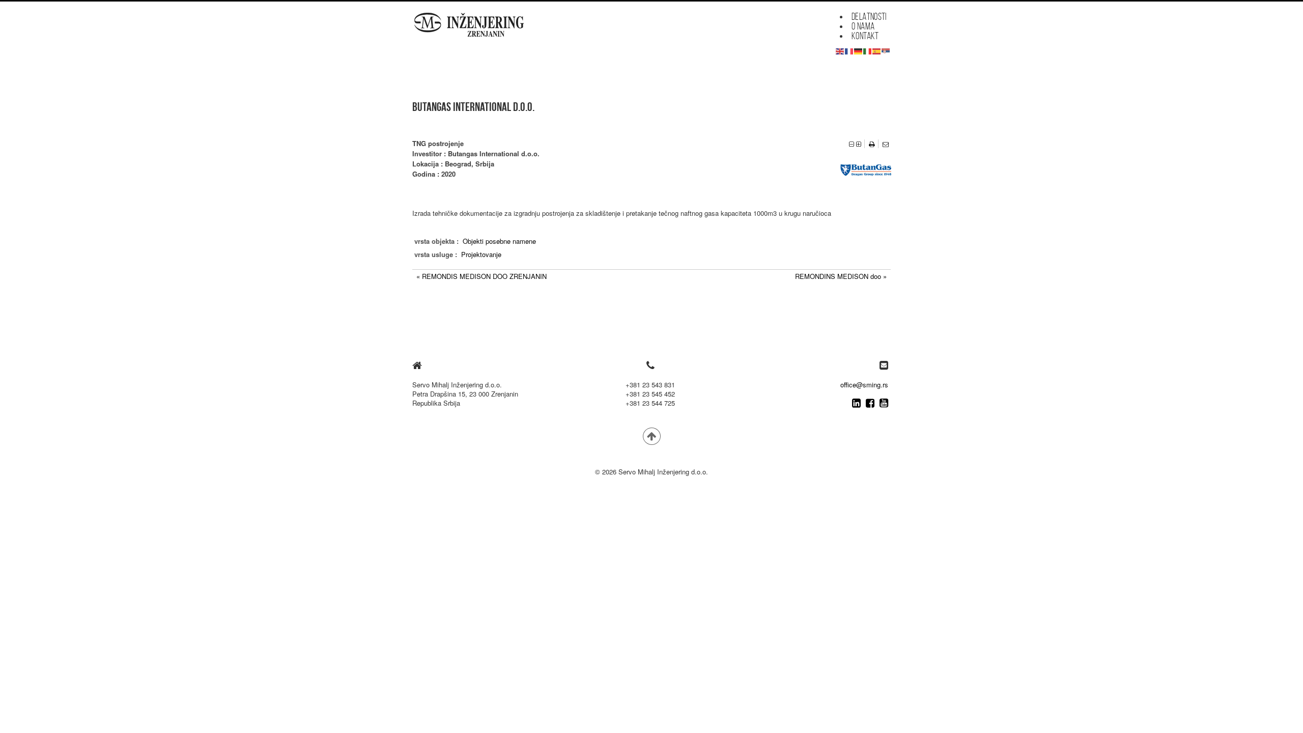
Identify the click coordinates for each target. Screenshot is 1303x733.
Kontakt (865, 36)
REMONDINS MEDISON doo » (841, 276)
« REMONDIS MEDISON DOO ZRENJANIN (481, 276)
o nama (863, 26)
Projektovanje (481, 254)
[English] (840, 50)
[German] (858, 50)
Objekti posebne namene (499, 241)
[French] (849, 50)
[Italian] (867, 50)
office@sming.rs (864, 384)
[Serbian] (886, 50)
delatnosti (869, 16)
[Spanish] (877, 50)
